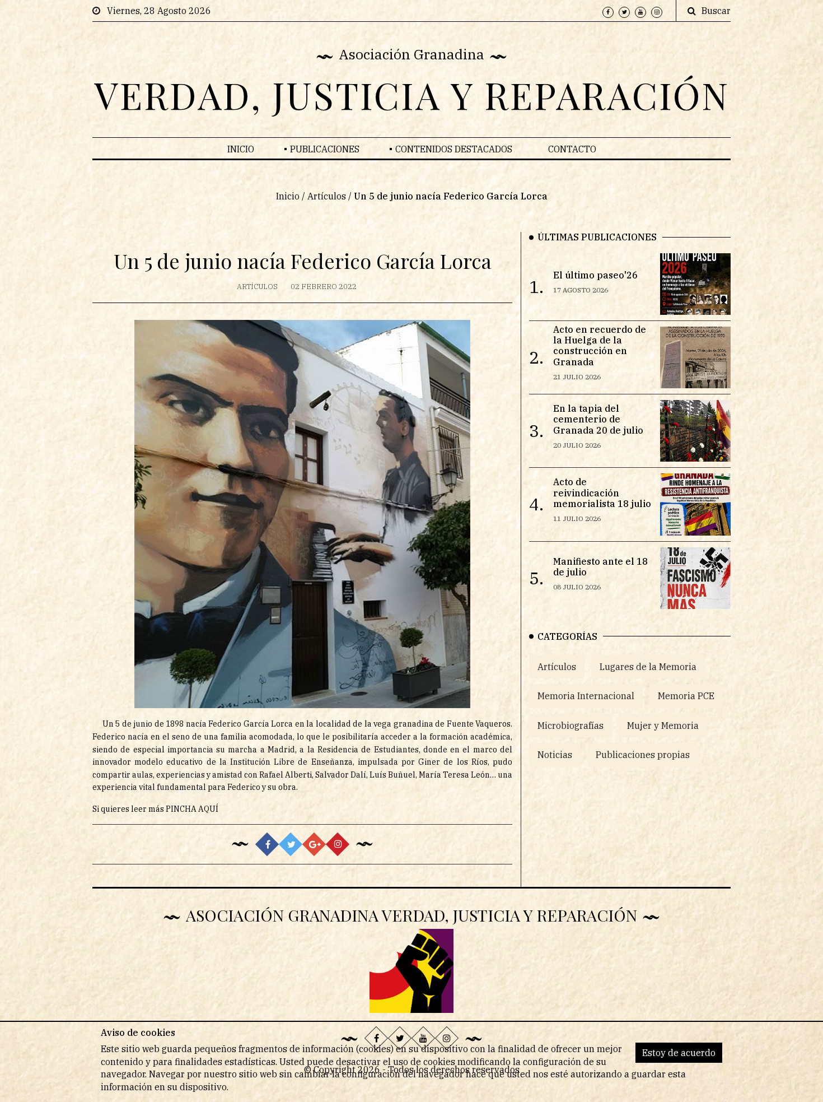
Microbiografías (570, 725)
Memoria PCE (686, 695)
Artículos (326, 196)
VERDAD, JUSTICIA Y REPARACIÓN (412, 94)
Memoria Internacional (585, 695)
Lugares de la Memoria (648, 666)
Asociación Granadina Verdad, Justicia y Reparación (411, 915)
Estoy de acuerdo (679, 1052)
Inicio (240, 149)
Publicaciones (324, 149)
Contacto (572, 149)
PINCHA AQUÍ (192, 809)
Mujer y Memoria (663, 725)
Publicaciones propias (643, 754)
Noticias (554, 754)
